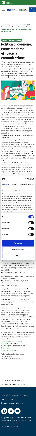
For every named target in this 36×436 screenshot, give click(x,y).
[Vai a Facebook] (4, 411)
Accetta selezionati (18, 249)
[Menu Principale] (3, 10)
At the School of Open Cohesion (11, 341)
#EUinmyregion (6, 343)
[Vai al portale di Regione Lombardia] (7, 2)
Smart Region (5, 348)
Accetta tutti (18, 243)
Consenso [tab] (5, 184)
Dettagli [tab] (14, 184)
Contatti (14, 399)
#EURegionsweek (6, 350)
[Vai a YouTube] (17, 411)
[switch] (31, 222)
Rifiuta (18, 255)
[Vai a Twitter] (11, 411)
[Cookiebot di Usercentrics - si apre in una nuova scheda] (25, 179)
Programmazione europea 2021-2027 (18, 25)
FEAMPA (15, 350)
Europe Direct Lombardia (8, 27)
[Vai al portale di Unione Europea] (13, 9)
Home (3, 25)
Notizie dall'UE (22, 27)
